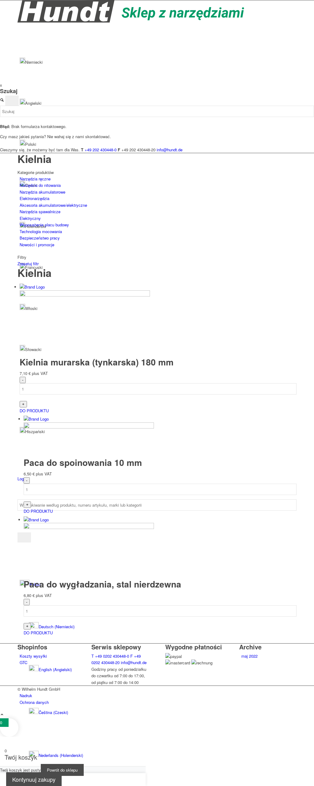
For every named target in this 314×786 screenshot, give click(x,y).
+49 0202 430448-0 (110, 656)
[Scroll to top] (2, 715)
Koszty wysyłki (33, 656)
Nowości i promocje (37, 245)
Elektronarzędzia (34, 198)
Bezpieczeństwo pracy (40, 238)
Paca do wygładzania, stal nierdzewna (102, 584)
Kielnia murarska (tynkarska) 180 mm (97, 362)
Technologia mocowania (41, 231)
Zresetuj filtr (28, 263)
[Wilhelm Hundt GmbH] (131, 21)
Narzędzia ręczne (35, 179)
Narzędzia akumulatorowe (42, 192)
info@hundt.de (134, 662)
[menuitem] (163, 712)
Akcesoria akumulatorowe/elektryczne (53, 205)
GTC (23, 662)
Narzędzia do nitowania (40, 185)
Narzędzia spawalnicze (40, 211)
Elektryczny (30, 218)
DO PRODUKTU (34, 411)
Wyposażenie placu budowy (44, 225)
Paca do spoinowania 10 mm (83, 462)
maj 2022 (249, 656)
